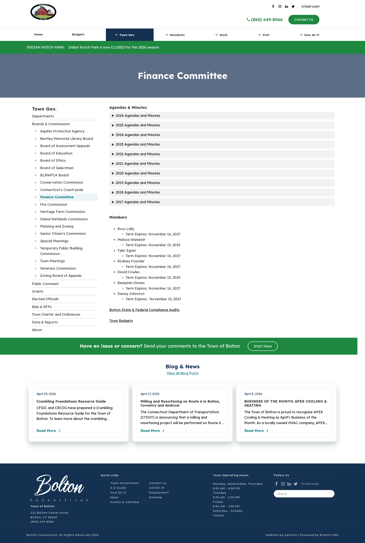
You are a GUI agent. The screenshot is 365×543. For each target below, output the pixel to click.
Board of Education (56, 153)
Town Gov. (44, 109)
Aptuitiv (291, 535)
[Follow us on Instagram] (280, 6)
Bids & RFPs (42, 307)
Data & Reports (45, 322)
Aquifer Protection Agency (62, 131)
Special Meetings (54, 241)
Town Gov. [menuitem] (127, 35)
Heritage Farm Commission (62, 211)
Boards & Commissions (51, 124)
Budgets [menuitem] (78, 34)
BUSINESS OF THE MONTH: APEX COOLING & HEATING (285, 403)
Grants (37, 291)
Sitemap (155, 497)
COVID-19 (156, 488)
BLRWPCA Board (54, 175)
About (37, 330)
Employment (159, 492)
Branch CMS (329, 535)
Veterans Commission (58, 268)
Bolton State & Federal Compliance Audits (144, 310)
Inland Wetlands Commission (64, 219)
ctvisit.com (310, 6)
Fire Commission (53, 204)
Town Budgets (121, 320)
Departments (43, 116)
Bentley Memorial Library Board (66, 138)
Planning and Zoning (56, 226)
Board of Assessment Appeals (65, 146)
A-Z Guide (118, 488)
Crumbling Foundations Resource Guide (71, 401)
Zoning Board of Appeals (61, 275)
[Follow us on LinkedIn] (287, 6)
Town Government (124, 483)
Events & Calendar (125, 502)
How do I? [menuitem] (312, 35)
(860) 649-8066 (267, 19)
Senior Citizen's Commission (63, 233)
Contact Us (303, 19)
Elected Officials (45, 299)
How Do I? (118, 492)
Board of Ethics (53, 160)
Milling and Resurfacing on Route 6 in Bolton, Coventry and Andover (180, 403)
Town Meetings (52, 261)
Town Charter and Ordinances (56, 314)
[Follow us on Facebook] (274, 6)
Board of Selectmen (57, 168)
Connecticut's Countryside (61, 190)
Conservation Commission (61, 182)
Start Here (263, 346)
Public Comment (45, 284)
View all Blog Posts (182, 373)
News (114, 497)
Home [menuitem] (38, 34)
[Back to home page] (43, 11)
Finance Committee (57, 197)
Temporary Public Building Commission (61, 251)
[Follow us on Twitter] (294, 6)
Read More (46, 430)
